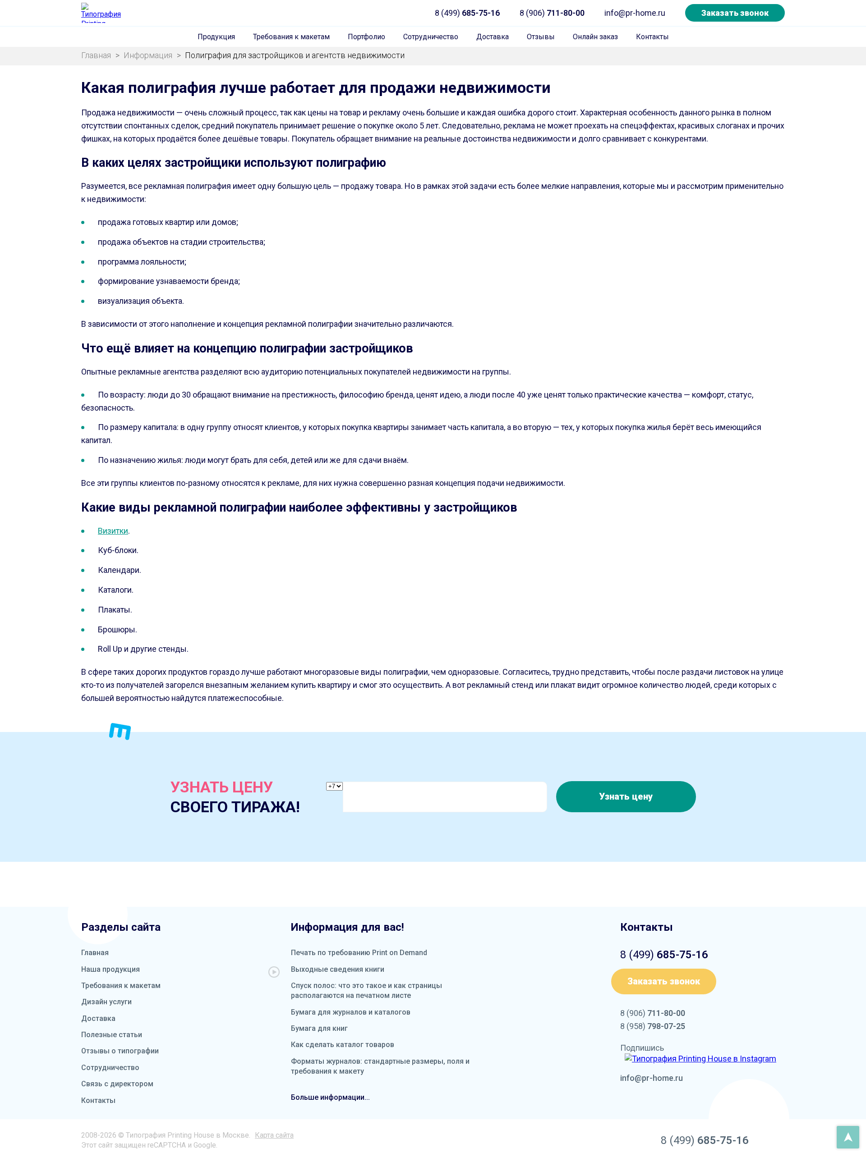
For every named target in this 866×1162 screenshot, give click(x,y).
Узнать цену (626, 796)
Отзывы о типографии (120, 1051)
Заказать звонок (735, 13)
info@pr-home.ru (634, 13)
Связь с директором (117, 1084)
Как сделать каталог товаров (342, 1044)
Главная (95, 952)
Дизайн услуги (106, 1001)
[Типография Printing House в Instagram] (700, 1058)
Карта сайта (274, 1135)
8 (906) (552, 13)
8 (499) (467, 13)
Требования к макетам (291, 36)
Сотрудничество (430, 36)
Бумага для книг (319, 1028)
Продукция (216, 36)
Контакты (652, 36)
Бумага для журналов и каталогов (350, 1012)
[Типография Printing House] (101, 13)
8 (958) (652, 1026)
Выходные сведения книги (337, 969)
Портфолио (366, 36)
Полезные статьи (111, 1034)
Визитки (113, 530)
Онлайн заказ (595, 36)
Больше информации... (330, 1097)
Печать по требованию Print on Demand (359, 952)
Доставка (492, 36)
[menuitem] (216, 37)
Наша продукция (110, 969)
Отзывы (541, 36)
